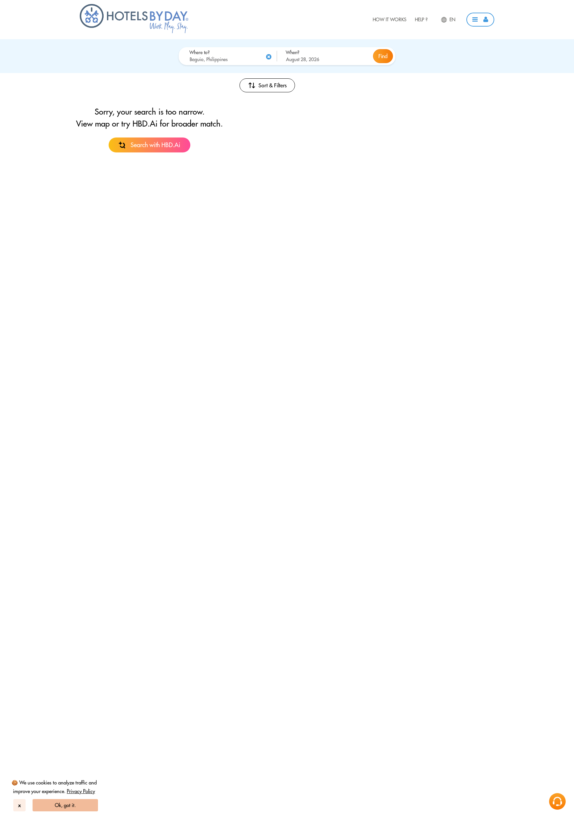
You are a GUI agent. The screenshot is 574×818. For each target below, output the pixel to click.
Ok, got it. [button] (65, 805)
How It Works (390, 20)
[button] (480, 20)
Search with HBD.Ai (155, 145)
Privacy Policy (81, 791)
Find (383, 56)
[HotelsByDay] (134, 32)
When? (292, 52)
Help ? (421, 20)
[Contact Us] (557, 801)
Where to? (199, 52)
